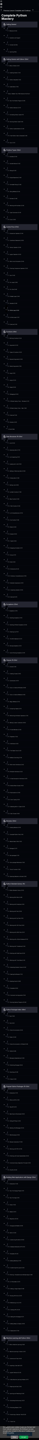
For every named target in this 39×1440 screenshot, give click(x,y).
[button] (1, 2)
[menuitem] (1, 5)
